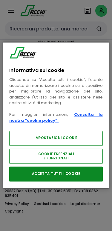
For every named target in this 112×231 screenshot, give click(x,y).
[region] (56, 115)
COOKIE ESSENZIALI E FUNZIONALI (56, 156)
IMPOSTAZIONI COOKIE (56, 138)
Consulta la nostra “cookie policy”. (55, 118)
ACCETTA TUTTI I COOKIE (56, 174)
